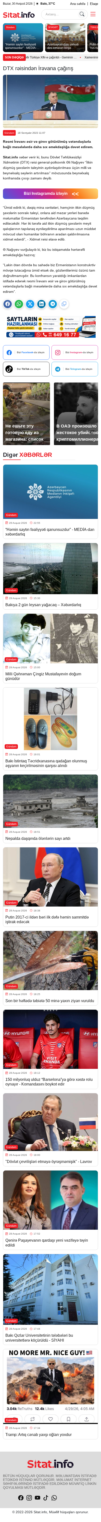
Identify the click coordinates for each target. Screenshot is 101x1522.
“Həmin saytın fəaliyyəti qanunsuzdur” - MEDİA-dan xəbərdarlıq (49, 531)
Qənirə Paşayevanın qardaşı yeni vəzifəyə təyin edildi (46, 1242)
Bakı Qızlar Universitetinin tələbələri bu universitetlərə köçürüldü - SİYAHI (39, 1337)
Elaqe (94, 4)
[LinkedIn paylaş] (41, 304)
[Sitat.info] (19, 14)
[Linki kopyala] (64, 304)
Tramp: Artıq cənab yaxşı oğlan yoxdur (39, 1435)
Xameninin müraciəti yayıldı (71, 57)
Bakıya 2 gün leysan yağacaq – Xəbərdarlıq (43, 605)
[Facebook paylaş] (7, 304)
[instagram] (29, 1498)
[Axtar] (82, 14)
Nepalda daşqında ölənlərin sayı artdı (37, 838)
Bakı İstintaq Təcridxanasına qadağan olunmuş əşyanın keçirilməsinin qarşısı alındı (46, 763)
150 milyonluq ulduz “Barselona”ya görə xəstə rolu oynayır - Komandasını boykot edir (49, 1081)
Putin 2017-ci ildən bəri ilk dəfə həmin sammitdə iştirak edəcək (47, 919)
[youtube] (37, 1498)
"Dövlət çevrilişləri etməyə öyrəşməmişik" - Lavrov (48, 1162)
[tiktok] (46, 1498)
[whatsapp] (54, 1498)
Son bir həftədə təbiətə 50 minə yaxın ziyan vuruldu (49, 1001)
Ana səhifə (77, 4)
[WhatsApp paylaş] (19, 304)
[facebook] (21, 1498)
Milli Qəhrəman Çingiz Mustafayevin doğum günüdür (43, 676)
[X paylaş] (30, 304)
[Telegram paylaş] (52, 304)
